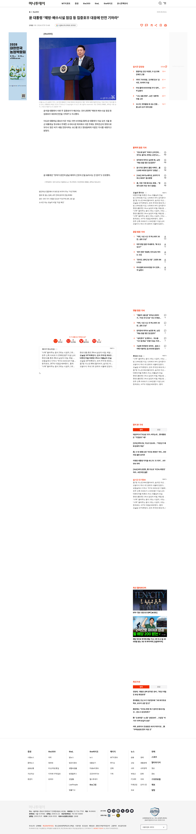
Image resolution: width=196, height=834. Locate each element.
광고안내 (85, 826)
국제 (142, 779)
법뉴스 (71, 757)
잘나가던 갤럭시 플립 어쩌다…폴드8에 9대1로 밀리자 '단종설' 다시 (148, 170)
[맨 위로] (191, 824)
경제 (142, 757)
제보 (153, 784)
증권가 (30, 779)
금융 (132, 757)
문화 (142, 774)
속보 (132, 790)
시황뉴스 (31, 757)
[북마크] (160, 25)
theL (97, 3)
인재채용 (38, 826)
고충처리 (114, 826)
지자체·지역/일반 (54, 774)
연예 (153, 751)
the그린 (93, 784)
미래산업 (134, 785)
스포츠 (154, 757)
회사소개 (31, 826)
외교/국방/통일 (53, 768)
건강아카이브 (94, 774)
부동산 (133, 774)
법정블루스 (73, 774)
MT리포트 (66, 3)
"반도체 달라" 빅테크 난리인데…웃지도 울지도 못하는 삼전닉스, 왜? (148, 155)
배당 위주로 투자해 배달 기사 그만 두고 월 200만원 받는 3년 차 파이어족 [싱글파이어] (149, 640)
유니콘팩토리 (122, 3)
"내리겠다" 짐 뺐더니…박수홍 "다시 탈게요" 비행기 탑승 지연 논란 (149, 341)
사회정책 (143, 768)
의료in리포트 (94, 768)
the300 (86, 3)
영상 (153, 768)
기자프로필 (156, 779)
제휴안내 (91, 826)
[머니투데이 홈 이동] (37, 807)
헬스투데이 (94, 779)
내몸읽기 (93, 763)
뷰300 (50, 779)
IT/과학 (133, 779)
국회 (49, 757)
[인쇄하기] (165, 25)
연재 (111, 768)
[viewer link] (113, 97)
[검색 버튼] (160, 3)
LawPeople (73, 785)
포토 (153, 774)
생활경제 (143, 763)
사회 (132, 768)
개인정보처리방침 (48, 826)
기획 (111, 774)
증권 (76, 3)
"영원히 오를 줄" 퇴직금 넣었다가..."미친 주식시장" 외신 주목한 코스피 (148, 318)
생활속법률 (73, 768)
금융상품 (31, 768)
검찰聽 (71, 779)
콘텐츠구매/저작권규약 (103, 826)
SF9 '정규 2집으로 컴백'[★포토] (145, 613)
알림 (153, 790)
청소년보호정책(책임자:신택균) (64, 826)
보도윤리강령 (122, 826)
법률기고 (72, 790)
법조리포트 (73, 763)
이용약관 (78, 826)
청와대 (50, 763)
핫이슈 (112, 763)
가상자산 (31, 774)
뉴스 (91, 757)
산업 (132, 763)
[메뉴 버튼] (164, 3)
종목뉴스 (31, 763)
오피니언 (143, 785)
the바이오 (108, 3)
